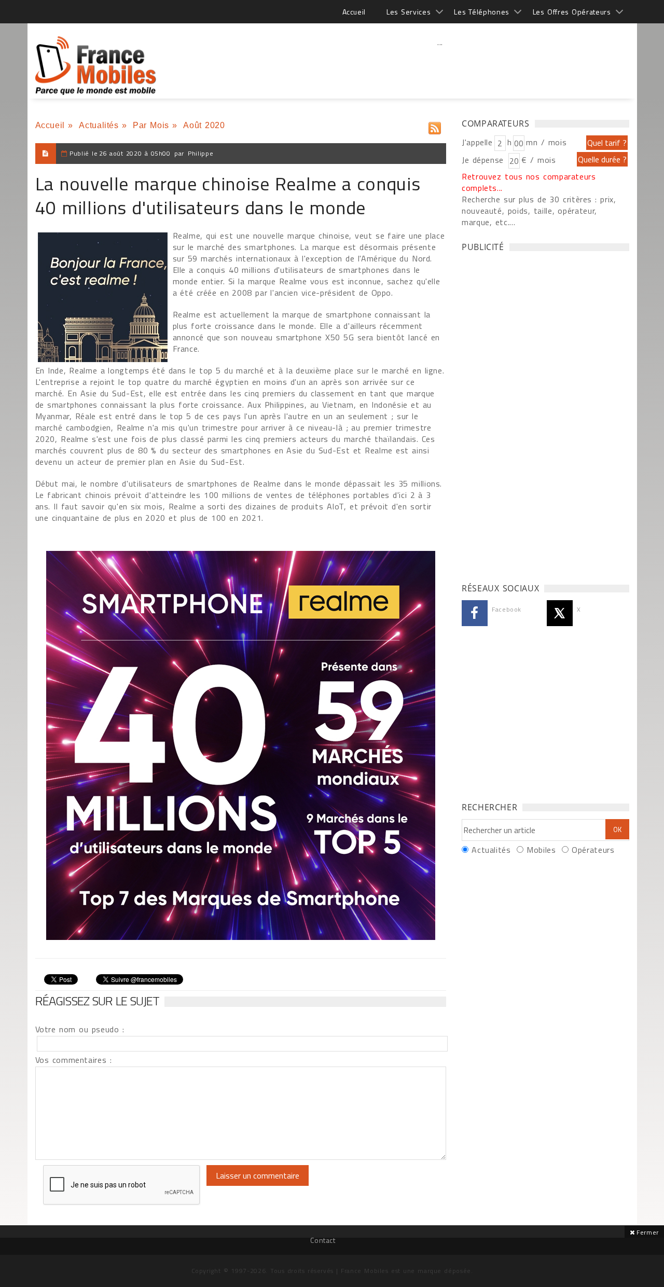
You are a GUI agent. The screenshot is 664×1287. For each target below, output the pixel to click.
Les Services (408, 11)
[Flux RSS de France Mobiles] (434, 126)
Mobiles (541, 849)
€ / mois (538, 159)
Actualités (98, 125)
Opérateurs (593, 849)
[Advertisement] (440, 64)
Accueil (354, 11)
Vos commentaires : (73, 1059)
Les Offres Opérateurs (572, 11)
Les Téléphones (481, 11)
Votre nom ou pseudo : (80, 1029)
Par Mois (151, 125)
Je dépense (484, 159)
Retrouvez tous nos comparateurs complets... (529, 182)
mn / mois (546, 142)
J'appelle (477, 142)
